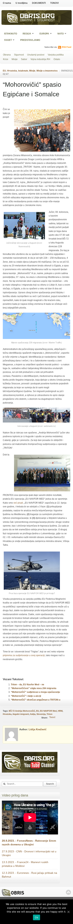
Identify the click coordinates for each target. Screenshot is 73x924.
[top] (68, 892)
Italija (32, 714)
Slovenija (40, 714)
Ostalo (57, 59)
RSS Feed (66, 47)
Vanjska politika (56, 54)
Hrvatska (12, 70)
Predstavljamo (30, 40)
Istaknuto (10, 33)
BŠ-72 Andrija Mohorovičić (22, 711)
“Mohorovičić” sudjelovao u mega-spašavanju (35, 692)
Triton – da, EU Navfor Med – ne (27, 684)
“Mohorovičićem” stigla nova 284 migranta (33, 688)
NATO (59, 34)
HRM (60, 711)
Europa (43, 34)
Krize (5, 59)
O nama (7, 3)
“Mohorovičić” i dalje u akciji (26, 696)
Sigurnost (19, 54)
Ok (36, 917)
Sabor (24, 59)
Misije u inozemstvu (46, 70)
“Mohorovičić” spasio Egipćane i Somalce (32, 89)
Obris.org (37, 16)
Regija (25, 34)
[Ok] (68, 912)
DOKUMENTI (39, 3)
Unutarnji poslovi (35, 54)
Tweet (52, 717)
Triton (49, 714)
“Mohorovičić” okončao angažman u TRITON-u (35, 699)
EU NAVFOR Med (48, 711)
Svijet (7, 40)
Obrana (7, 54)
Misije (15, 59)
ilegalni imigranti (21, 714)
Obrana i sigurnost (37, 20)
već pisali (18, 503)
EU (4, 70)
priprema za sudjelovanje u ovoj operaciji (24, 655)
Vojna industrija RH (40, 59)
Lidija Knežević (37, 729)
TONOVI (54, 3)
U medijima (22, 3)
